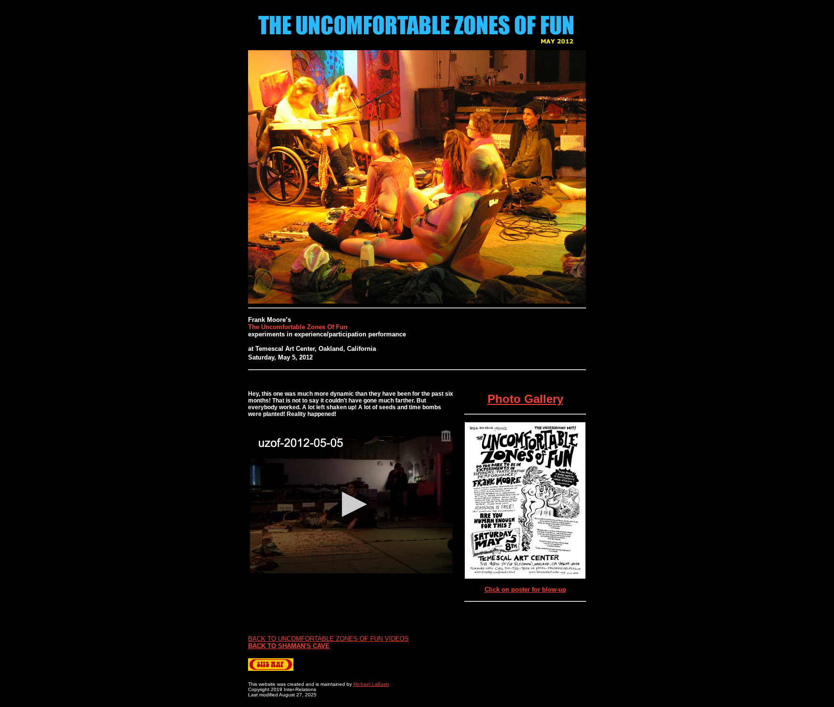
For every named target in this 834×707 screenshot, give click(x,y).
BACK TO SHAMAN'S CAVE (289, 646)
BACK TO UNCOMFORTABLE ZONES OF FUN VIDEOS (328, 638)
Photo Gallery (525, 398)
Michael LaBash (371, 684)
